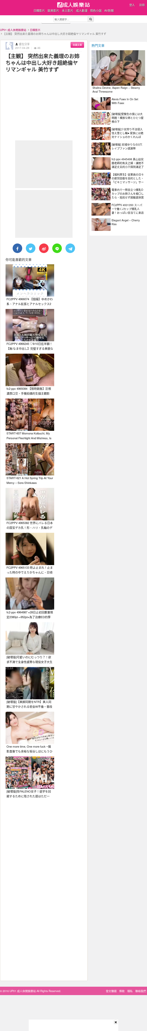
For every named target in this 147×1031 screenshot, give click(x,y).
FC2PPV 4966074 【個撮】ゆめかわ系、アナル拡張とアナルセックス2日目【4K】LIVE (30, 304)
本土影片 (67, 10)
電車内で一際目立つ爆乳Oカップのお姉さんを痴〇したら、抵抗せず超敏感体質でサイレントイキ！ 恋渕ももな (128, 197)
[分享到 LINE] (57, 248)
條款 (122, 991)
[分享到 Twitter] (30, 248)
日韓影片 (39, 10)
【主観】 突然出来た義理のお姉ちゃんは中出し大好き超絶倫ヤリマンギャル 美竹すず (42, 62)
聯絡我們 (140, 991)
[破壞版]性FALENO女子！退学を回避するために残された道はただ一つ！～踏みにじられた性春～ (29, 796)
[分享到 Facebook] (17, 248)
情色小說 (96, 10)
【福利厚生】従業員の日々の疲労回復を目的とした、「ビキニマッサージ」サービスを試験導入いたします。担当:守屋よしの (128, 182)
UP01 (73, 4)
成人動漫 (81, 10)
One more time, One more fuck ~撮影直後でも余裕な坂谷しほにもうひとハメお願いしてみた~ (29, 751)
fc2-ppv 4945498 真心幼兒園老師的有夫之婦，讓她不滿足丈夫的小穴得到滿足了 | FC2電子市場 (128, 164)
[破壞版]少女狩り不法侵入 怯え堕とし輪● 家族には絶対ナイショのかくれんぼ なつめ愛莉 (127, 134)
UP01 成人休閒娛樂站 (13, 30)
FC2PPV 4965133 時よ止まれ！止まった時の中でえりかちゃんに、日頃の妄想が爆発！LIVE (30, 572)
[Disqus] (44, 849)
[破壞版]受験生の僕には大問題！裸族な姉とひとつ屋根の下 (128, 117)
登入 (132, 5)
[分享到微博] (44, 248)
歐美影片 (53, 10)
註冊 (142, 5)
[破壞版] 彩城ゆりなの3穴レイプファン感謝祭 (127, 146)
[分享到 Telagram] (70, 248)
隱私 (130, 991)
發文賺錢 (111, 991)
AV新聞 (109, 10)
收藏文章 (77, 44)
